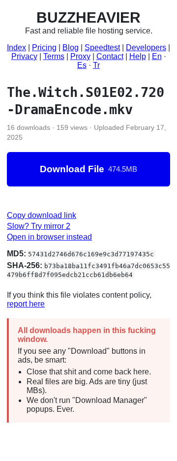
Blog (70, 47)
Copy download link (41, 215)
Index (16, 47)
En (157, 56)
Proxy (80, 56)
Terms (53, 56)
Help (137, 56)
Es (82, 65)
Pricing (44, 47)
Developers (146, 47)
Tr (96, 65)
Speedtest (102, 47)
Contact (109, 56)
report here (26, 304)
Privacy (24, 56)
